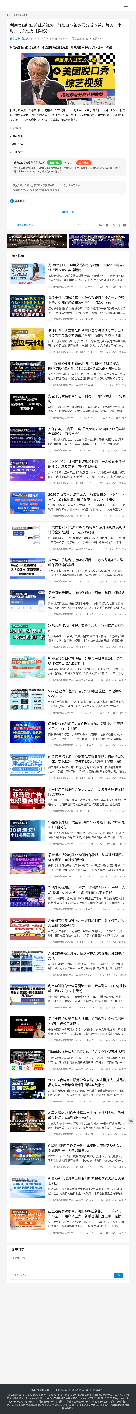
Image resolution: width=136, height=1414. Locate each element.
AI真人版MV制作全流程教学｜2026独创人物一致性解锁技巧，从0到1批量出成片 (86, 1115)
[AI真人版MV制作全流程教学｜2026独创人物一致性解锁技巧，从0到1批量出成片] (27, 1121)
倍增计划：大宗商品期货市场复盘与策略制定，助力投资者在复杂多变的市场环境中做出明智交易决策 (86, 333)
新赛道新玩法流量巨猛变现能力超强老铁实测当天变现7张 (86, 1180)
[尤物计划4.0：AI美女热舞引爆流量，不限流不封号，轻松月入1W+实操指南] (27, 273)
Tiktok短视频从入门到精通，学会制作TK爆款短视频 (86, 1052)
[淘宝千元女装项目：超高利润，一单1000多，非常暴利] (27, 404)
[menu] (125, 5)
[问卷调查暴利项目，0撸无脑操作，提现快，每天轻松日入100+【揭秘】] (27, 732)
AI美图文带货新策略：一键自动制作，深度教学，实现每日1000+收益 (86, 923)
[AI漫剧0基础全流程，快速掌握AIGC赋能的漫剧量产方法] (27, 962)
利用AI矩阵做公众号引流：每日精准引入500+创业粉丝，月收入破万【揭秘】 (87, 988)
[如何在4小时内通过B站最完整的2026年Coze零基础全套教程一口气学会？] (27, 437)
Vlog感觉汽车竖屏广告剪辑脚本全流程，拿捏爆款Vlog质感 (85, 693)
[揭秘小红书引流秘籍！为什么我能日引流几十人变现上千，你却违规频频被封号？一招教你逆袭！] (27, 306)
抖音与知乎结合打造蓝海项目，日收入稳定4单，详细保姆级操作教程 (85, 562)
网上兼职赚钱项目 (39, 1389)
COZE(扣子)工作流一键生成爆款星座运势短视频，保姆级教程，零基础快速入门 (85, 1148)
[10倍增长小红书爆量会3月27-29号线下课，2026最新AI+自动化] (27, 830)
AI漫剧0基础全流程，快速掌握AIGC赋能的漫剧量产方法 (86, 955)
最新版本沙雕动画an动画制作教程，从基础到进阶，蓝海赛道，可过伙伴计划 (86, 857)
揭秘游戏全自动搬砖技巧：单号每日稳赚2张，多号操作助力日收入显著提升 (85, 660)
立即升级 (84, 162)
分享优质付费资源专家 (21, 38)
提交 (119, 1275)
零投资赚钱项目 (80, 38)
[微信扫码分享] (100, 225)
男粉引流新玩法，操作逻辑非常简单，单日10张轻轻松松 (86, 595)
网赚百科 (97, 1389)
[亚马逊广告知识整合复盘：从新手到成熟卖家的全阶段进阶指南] (27, 798)
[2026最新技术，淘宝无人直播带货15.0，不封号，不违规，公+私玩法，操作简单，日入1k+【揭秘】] (27, 503)
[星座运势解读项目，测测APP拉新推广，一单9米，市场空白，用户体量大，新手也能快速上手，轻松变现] (27, 1219)
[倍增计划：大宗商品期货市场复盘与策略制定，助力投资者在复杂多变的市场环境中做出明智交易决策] (27, 339)
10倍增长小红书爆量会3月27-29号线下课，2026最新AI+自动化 (86, 824)
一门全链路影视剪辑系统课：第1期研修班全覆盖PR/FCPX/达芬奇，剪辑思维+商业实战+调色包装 (84, 365)
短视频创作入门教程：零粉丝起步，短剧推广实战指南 (86, 628)
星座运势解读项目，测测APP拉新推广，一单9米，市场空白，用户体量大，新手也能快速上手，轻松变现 (86, 1213)
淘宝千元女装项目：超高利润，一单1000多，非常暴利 (87, 398)
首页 (9, 15)
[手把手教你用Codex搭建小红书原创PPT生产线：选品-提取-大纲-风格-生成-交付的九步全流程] (27, 896)
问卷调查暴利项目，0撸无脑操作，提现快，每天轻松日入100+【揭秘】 (85, 726)
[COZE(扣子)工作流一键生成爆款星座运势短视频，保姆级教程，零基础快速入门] (27, 1154)
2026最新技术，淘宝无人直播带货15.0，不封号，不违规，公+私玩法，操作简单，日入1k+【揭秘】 (87, 497)
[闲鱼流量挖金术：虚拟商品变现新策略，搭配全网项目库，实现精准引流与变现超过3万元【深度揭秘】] (27, 765)
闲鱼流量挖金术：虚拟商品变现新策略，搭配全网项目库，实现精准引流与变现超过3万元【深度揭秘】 (86, 759)
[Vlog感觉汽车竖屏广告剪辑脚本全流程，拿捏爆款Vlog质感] (27, 699)
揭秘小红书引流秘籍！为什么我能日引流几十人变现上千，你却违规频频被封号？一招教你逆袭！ (86, 300)
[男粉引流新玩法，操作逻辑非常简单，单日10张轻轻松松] (27, 601)
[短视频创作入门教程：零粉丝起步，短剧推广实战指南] (27, 634)
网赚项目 (19, 201)
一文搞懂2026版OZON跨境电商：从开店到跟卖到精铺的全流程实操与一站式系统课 (87, 529)
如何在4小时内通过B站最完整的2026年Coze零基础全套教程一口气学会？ (86, 431)
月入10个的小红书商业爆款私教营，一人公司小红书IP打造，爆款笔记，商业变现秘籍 (86, 464)
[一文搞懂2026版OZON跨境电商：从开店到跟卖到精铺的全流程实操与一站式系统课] (27, 536)
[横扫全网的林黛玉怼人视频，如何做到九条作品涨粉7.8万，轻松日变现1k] (27, 1027)
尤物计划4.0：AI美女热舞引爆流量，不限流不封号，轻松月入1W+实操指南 (87, 267)
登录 (15, 1275)
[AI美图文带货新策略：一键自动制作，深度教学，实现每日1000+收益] (27, 929)
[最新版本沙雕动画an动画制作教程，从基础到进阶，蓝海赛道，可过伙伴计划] (27, 863)
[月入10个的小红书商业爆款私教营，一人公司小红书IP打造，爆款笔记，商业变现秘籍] (27, 470)
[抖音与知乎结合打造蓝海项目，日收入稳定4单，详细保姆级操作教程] (27, 568)
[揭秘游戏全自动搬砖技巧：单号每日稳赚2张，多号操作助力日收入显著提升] (27, 667)
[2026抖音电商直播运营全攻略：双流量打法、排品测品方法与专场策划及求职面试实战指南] (27, 1088)
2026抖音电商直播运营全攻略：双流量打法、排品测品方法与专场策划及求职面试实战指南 (87, 1082)
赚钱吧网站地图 (80, 1389)
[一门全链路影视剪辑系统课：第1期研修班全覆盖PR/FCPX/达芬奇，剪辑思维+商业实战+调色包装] (27, 372)
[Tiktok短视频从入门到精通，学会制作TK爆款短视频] (27, 1060)
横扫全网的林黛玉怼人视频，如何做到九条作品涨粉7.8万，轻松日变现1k (86, 1021)
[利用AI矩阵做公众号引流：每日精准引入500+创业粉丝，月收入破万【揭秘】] (27, 994)
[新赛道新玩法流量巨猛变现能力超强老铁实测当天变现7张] (27, 1187)
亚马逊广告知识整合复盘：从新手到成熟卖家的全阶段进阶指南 (86, 792)
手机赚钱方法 (61, 1389)
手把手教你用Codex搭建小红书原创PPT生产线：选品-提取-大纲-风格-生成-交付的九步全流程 (86, 890)
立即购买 (54, 162)
